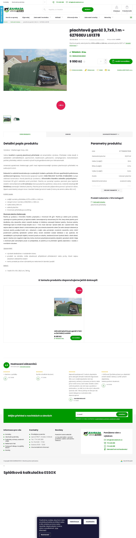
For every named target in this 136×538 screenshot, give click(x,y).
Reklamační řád (10, 443)
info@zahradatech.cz (114, 440)
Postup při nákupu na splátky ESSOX (14, 447)
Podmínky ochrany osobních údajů (14, 440)
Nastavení (45, 535)
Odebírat (122, 414)
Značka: (124, 70)
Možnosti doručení (79, 56)
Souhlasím (90, 522)
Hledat (88, 9)
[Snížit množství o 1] (105, 62)
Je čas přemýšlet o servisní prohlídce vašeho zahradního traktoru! (64, 438)
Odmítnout (74, 522)
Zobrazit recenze (25, 367)
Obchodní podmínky (18, 2)
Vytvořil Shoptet (127, 461)
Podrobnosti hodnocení (96, 39)
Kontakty (6, 2)
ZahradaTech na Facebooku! (117, 449)
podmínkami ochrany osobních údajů (107, 419)
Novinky (7, 450)
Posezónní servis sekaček (63, 434)
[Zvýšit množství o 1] (105, 60)
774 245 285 (111, 443)
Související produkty (110, 134)
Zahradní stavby (99, 202)
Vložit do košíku (122, 61)
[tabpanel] (68, 314)
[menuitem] (12, 17)
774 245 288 (111, 446)
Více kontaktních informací (40, 447)
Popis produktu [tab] (25, 134)
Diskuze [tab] (68, 134)
